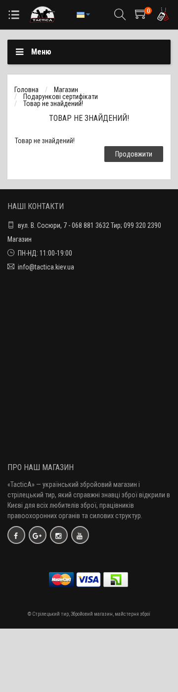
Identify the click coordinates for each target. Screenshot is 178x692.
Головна (26, 90)
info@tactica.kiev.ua (46, 267)
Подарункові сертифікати (60, 97)
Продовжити (133, 154)
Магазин (66, 90)
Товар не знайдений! (53, 103)
